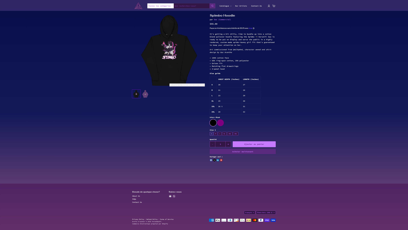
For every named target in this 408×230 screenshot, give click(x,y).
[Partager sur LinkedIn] (218, 160)
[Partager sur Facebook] (211, 160)
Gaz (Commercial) (222, 19)
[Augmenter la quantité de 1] (228, 144)
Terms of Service (167, 219)
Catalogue (225, 6)
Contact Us (256, 6)
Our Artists (241, 6)
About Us (136, 196)
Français (248, 212)
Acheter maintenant (242, 151)
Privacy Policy (138, 219)
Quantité (213, 139)
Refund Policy (152, 219)
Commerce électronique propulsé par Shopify (150, 224)
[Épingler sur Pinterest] (221, 160)
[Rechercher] (212, 5)
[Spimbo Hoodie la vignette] (136, 94)
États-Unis (265, 212)
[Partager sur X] (214, 160)
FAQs (134, 199)
